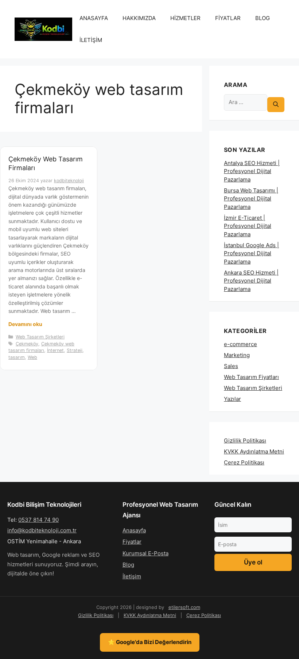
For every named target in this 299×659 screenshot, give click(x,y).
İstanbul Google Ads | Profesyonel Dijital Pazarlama (251, 253)
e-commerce (240, 344)
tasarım (16, 357)
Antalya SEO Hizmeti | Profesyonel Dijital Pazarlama (252, 171)
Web (32, 357)
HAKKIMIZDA (139, 18)
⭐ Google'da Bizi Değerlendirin (149, 642)
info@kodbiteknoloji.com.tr (42, 530)
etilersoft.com (184, 607)
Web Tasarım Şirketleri (40, 337)
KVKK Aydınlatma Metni (254, 451)
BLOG (262, 18)
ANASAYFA (93, 18)
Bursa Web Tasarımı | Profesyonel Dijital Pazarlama (251, 198)
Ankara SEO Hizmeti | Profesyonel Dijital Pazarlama (251, 280)
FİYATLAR (228, 18)
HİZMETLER (185, 18)
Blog (128, 564)
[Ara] (275, 104)
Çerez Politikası (244, 462)
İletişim (132, 576)
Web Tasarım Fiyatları (251, 376)
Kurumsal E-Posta (145, 553)
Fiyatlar (132, 541)
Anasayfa (134, 530)
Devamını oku (25, 324)
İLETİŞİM (90, 40)
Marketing (237, 355)
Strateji (74, 350)
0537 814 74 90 (38, 519)
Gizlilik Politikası (245, 440)
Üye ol (253, 562)
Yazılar (232, 398)
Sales (231, 366)
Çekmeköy (27, 343)
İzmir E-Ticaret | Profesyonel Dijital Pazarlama (247, 226)
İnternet (55, 350)
